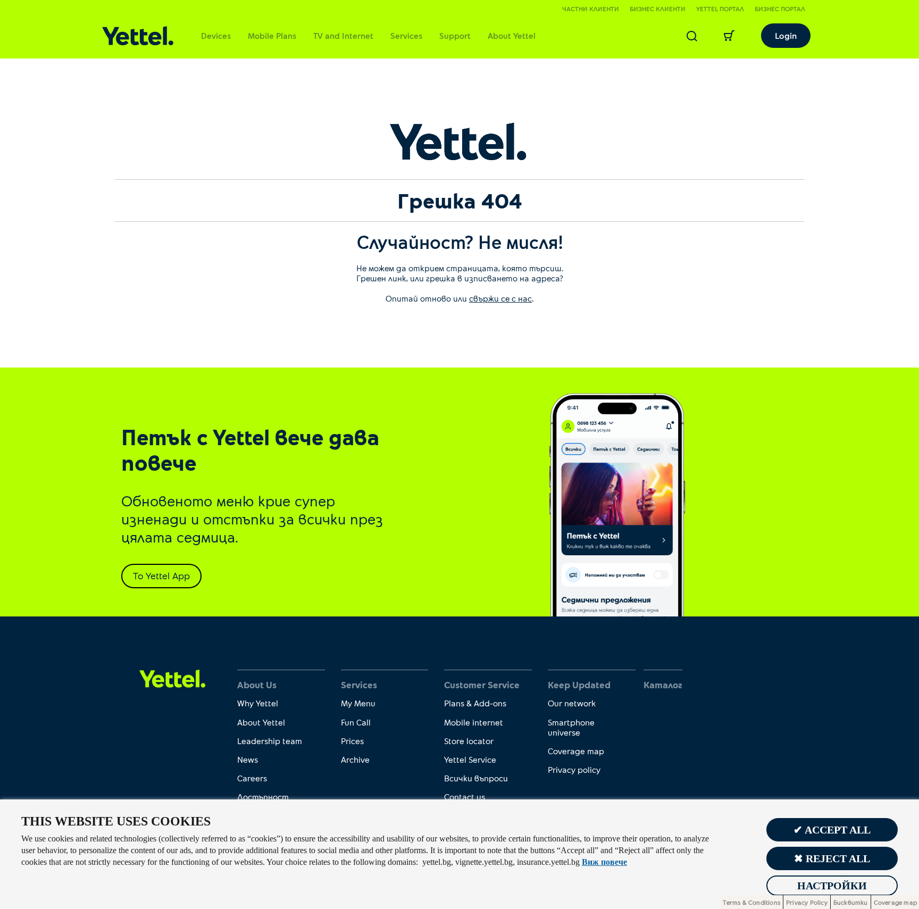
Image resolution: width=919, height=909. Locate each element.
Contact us (464, 796)
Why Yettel (257, 703)
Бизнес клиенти (658, 8)
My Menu (358, 703)
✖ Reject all (832, 858)
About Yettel (512, 35)
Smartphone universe (571, 727)
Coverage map (576, 751)
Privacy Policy (807, 902)
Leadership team (269, 741)
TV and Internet (343, 35)
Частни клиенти (590, 8)
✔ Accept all (832, 830)
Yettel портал (720, 8)
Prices (352, 741)
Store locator (469, 741)
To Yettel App (161, 575)
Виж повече (604, 861)
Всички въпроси (476, 778)
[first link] (172, 677)
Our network (572, 703)
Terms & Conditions (751, 902)
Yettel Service (470, 759)
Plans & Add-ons (475, 703)
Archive (355, 759)
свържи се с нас (500, 298)
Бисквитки (850, 902)
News (247, 759)
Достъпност (263, 796)
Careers (252, 778)
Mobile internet (473, 722)
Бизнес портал (780, 8)
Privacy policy (574, 769)
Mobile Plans (272, 35)
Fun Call (356, 722)
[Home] (137, 36)
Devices (216, 35)
